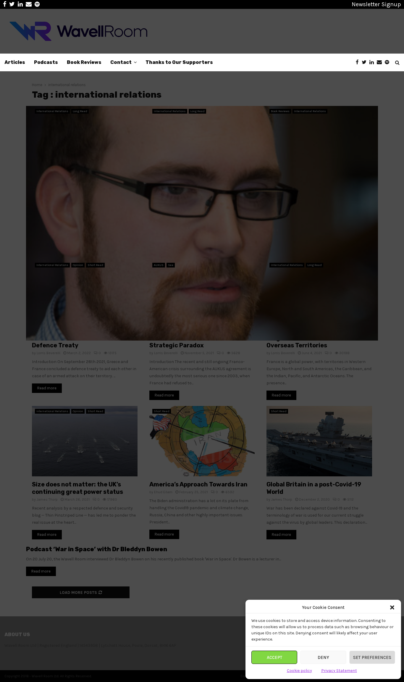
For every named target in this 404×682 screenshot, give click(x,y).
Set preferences (372, 657)
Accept (274, 657)
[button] (392, 607)
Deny (323, 657)
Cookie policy (299, 670)
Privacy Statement (339, 670)
